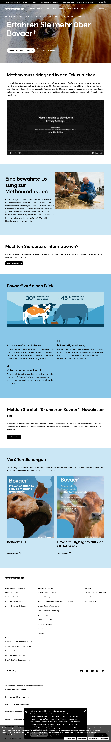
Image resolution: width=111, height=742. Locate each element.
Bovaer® (79, 16)
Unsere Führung (44, 597)
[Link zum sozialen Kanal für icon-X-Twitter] (103, 671)
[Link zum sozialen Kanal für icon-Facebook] (87, 671)
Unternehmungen (45, 624)
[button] (91, 9)
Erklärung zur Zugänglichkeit (16, 719)
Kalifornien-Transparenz (14, 712)
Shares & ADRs (91, 601)
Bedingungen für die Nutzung (17, 697)
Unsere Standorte (45, 620)
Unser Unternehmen (45, 588)
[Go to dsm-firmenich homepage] (14, 8)
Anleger (88, 588)
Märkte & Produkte (52, 16)
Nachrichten (43, 615)
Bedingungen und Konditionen (17, 704)
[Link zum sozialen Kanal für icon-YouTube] (92, 671)
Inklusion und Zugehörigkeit (16, 655)
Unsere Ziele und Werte (47, 592)
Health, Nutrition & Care (14, 601)
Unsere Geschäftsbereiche (14, 16)
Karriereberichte (11, 651)
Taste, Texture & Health (34, 16)
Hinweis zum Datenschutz (15, 689)
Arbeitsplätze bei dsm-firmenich (18, 646)
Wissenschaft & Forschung (48, 610)
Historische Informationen (95, 592)
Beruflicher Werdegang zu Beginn (18, 660)
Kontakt (41, 633)
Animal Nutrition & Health (15, 606)
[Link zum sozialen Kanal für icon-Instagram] (97, 671)
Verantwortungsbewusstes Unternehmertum (55, 601)
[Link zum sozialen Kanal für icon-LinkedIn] (81, 671)
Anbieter (41, 629)
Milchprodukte (68, 16)
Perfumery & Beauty (13, 592)
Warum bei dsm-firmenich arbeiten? (19, 642)
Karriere (8, 638)
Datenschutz (69, 732)
